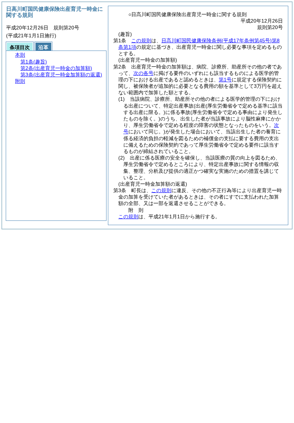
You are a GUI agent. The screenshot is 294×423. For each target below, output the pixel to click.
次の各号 (143, 73)
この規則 (141, 40)
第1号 (225, 79)
